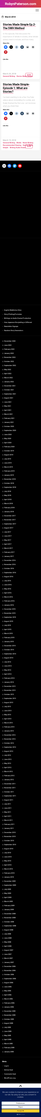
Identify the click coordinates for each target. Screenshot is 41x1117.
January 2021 (9, 422)
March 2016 (8, 597)
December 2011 (10, 784)
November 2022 (10, 357)
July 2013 (7, 706)
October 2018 (9, 483)
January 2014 (9, 682)
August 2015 (8, 621)
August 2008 (8, 930)
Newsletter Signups (11, 326)
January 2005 (9, 1052)
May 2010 (7, 861)
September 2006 (10, 978)
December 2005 (10, 1011)
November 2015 (10, 613)
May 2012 (7, 763)
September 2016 (10, 572)
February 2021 (9, 418)
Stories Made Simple (25, 76)
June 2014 (7, 666)
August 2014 (8, 658)
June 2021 (7, 402)
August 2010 (8, 849)
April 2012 (7, 767)
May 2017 (7, 540)
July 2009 (7, 889)
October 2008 (9, 922)
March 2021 (8, 414)
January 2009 (9, 909)
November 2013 (10, 690)
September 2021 (10, 394)
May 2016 (7, 589)
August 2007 (8, 950)
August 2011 (8, 800)
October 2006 (9, 974)
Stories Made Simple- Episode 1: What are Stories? (16, 88)
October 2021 (9, 390)
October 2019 (9, 451)
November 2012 (10, 739)
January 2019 (9, 475)
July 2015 (7, 625)
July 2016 (7, 581)
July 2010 (7, 853)
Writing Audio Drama (18, 148)
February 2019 (9, 471)
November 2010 (10, 836)
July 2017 (7, 532)
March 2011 (8, 820)
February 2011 (9, 824)
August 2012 (8, 751)
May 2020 (7, 438)
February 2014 (9, 678)
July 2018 (7, 491)
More (29, 75)
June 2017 (7, 536)
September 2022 (10, 365)
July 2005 (7, 1027)
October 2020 (9, 426)
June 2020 (7, 434)
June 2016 (7, 585)
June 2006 (7, 987)
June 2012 (7, 759)
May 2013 (7, 715)
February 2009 (9, 905)
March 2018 (8, 503)
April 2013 (7, 719)
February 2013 (9, 727)
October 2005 (9, 1019)
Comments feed (10, 1074)
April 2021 (7, 410)
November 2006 (10, 970)
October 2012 (9, 743)
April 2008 (7, 946)
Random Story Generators (13, 330)
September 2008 (10, 926)
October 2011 (9, 792)
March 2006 (8, 999)
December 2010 (10, 832)
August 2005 (8, 1023)
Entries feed (8, 1070)
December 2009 (10, 881)
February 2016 (9, 601)
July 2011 (7, 804)
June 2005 (7, 1031)
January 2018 (9, 511)
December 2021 (10, 386)
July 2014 (7, 662)
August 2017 (8, 528)
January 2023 (9, 353)
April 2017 (7, 544)
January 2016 (9, 605)
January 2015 (9, 641)
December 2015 (10, 609)
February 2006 (9, 1003)
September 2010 (10, 844)
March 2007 (8, 958)
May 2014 (7, 670)
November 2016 (10, 564)
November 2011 (10, 788)
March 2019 (8, 467)
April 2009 (7, 897)
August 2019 (8, 455)
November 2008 (10, 918)
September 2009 (10, 885)
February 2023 (9, 349)
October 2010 (9, 840)
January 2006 (9, 1007)
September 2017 (10, 524)
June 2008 (7, 938)
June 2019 (7, 463)
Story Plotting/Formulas (13, 314)
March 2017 (8, 548)
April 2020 (7, 443)
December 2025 (10, 341)
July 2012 (7, 755)
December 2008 (10, 914)
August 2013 (8, 702)
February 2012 (9, 775)
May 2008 (7, 942)
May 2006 (7, 991)
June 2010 (7, 857)
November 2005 (10, 1015)
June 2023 (7, 345)
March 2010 (8, 869)
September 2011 (10, 796)
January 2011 (9, 828)
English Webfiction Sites (13, 310)
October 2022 (9, 361)
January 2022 (9, 382)
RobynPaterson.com (20, 4)
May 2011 (7, 812)
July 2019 (7, 459)
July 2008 (7, 934)
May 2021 (7, 406)
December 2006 (10, 966)
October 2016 (9, 568)
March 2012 (8, 771)
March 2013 (8, 723)
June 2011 (7, 808)
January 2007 (9, 962)
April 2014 (7, 674)
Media (19, 143)
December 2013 (10, 686)
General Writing (9, 76)
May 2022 (7, 369)
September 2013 (10, 698)
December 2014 (10, 646)
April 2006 (7, 995)
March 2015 (8, 633)
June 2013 (7, 710)
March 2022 (8, 378)
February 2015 (9, 637)
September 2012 (10, 747)
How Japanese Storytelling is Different (18, 322)
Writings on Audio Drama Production (17, 318)
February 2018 (9, 507)
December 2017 (10, 516)
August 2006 (8, 982)
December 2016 (10, 560)
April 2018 (7, 499)
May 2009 (7, 893)
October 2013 (9, 694)
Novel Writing (28, 143)
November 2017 (10, 520)
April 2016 (7, 593)
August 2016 (8, 576)
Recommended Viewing (12, 145)
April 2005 (7, 1039)
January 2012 (9, 779)
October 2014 (9, 650)
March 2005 (8, 1043)
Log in (6, 1066)
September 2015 (10, 617)
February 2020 (9, 447)
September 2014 (10, 654)
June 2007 (7, 954)
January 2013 (9, 731)
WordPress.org (10, 1078)
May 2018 (7, 495)
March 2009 (8, 901)
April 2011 (7, 816)
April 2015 (7, 629)
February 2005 (9, 1047)
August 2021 (8, 398)
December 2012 (10, 735)
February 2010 (9, 873)
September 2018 (10, 487)
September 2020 (10, 430)
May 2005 (7, 1035)
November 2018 (10, 479)
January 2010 (9, 877)
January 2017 (9, 556)
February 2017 (9, 552)
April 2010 (7, 865)
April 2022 (7, 373)
